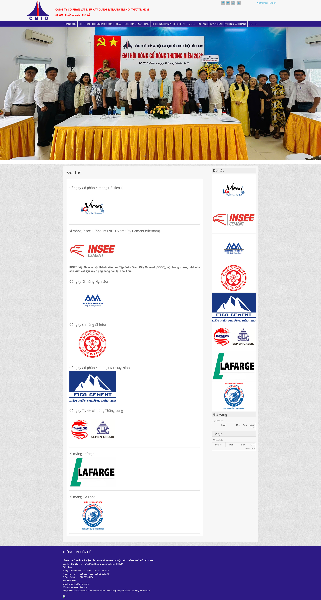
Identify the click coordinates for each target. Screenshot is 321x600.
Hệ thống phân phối (163, 23)
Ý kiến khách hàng (235, 23)
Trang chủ (70, 23)
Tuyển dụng (216, 23)
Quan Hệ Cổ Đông (126, 23)
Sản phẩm (143, 23)
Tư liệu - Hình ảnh (197, 23)
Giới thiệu (84, 23)
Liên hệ (253, 23)
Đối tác (181, 23)
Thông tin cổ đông (103, 23)
